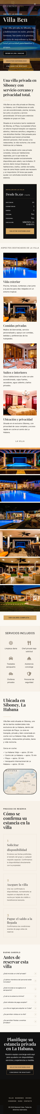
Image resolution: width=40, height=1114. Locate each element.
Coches (28, 1098)
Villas (11, 1098)
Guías (20, 1101)
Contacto (28, 1101)
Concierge (12, 1101)
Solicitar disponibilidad (20, 231)
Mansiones (19, 1098)
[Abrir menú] (35, 4)
